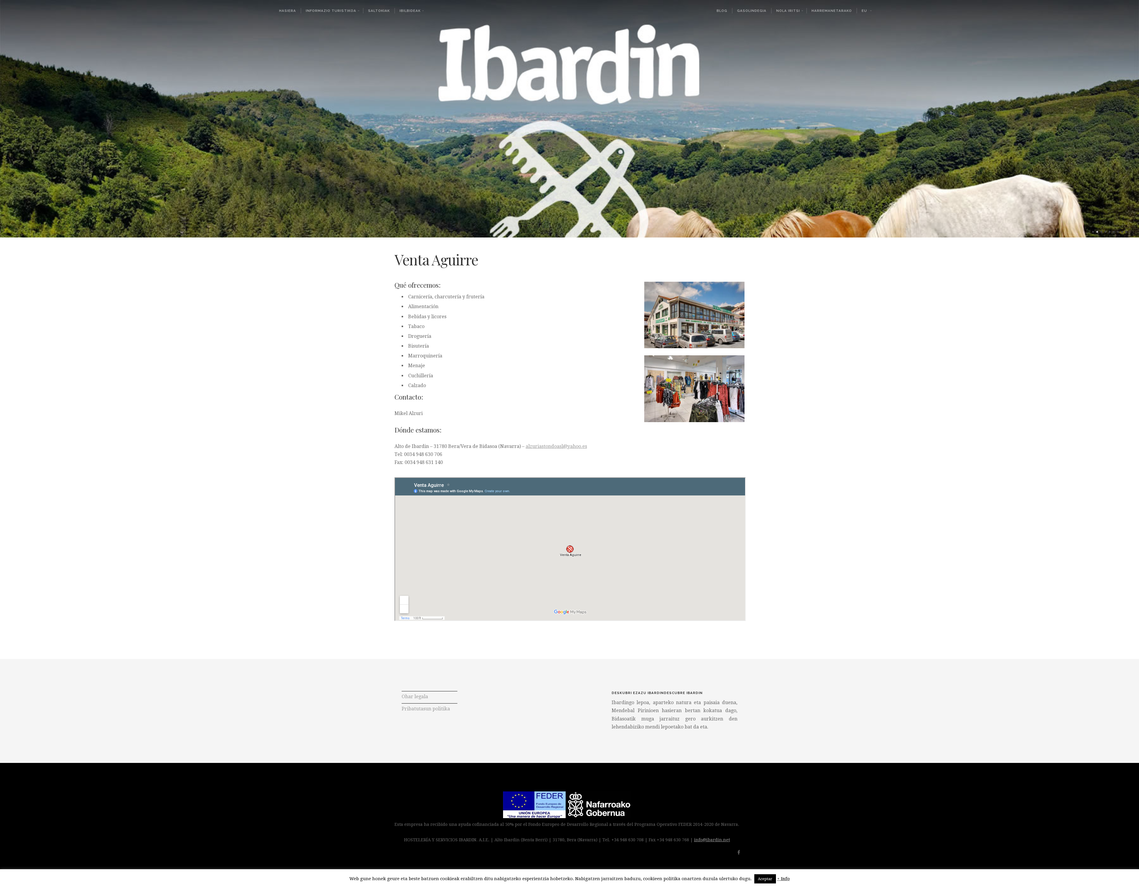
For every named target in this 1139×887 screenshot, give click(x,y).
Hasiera (287, 11)
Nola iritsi (788, 11)
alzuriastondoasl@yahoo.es (556, 446)
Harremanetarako (832, 11)
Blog (722, 11)
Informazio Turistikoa (331, 11)
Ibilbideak (410, 11)
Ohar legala (415, 696)
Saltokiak (379, 11)
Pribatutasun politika (426, 709)
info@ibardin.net (712, 839)
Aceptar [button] (765, 879)
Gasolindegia (751, 11)
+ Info (783, 878)
